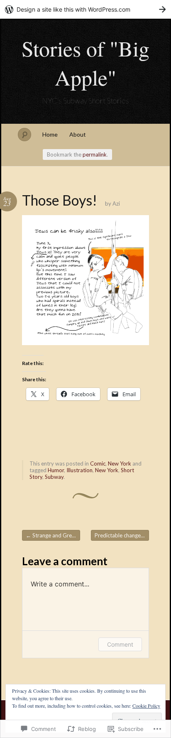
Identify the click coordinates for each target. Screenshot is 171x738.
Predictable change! (122, 535)
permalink (95, 154)
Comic (97, 463)
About (77, 134)
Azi (116, 203)
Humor (56, 470)
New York (119, 463)
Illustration (79, 470)
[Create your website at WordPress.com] (85, 9)
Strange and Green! (53, 535)
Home (50, 134)
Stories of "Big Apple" (85, 63)
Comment (120, 644)
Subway (54, 476)
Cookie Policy (146, 705)
